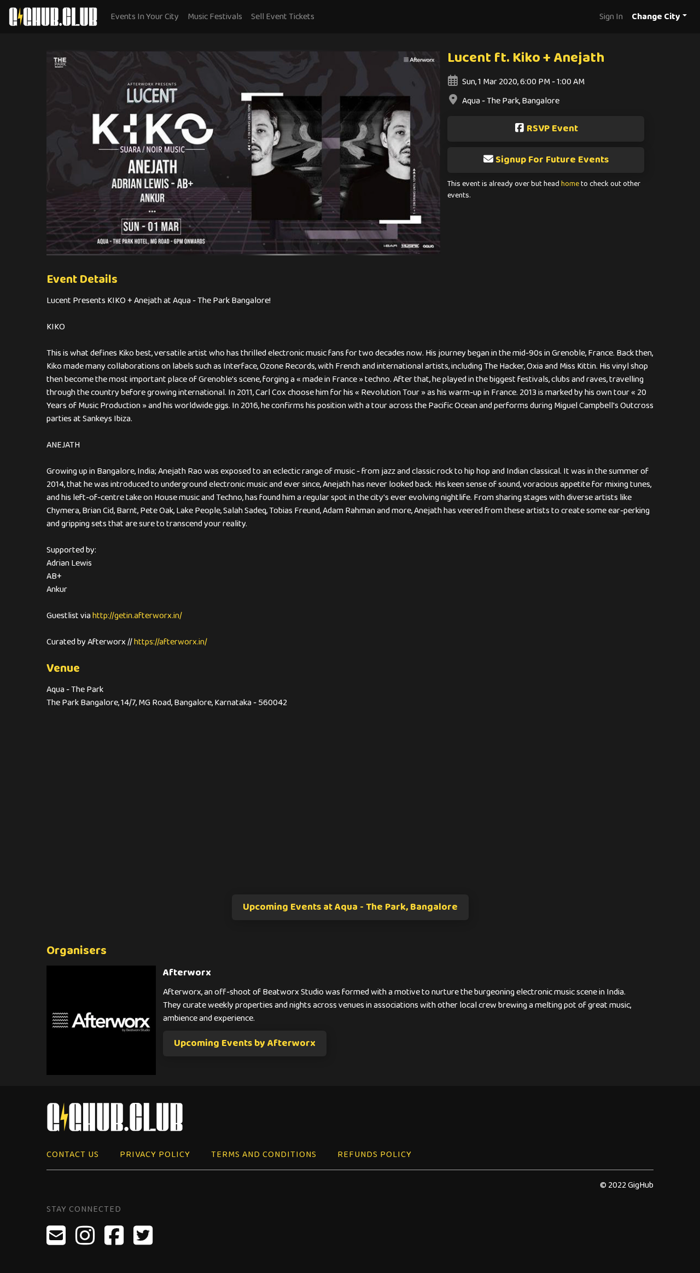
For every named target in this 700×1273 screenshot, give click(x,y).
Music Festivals (215, 17)
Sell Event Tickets (282, 17)
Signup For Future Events (552, 159)
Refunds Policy (374, 1154)
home (570, 184)
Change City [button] (656, 17)
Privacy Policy (155, 1154)
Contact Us (72, 1154)
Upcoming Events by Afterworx (245, 1043)
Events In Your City (144, 17)
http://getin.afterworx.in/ (137, 616)
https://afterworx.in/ (170, 642)
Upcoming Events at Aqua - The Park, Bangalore (350, 907)
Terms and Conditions (264, 1154)
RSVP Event (552, 128)
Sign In (611, 17)
